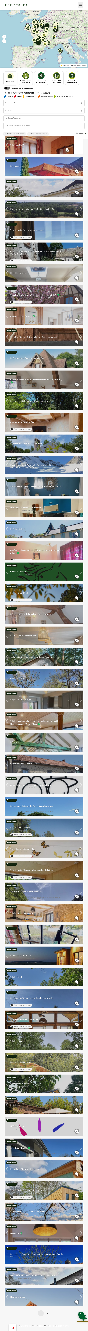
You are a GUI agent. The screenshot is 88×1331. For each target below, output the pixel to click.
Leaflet (64, 65)
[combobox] (44, 126)
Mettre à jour (44, 20)
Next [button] (72, 145)
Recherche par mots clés (13, 134)
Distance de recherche (37, 134)
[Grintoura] (16, 5)
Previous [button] (7, 145)
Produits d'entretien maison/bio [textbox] (18, 126)
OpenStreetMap (74, 65)
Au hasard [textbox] (80, 133)
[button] (47, 40)
